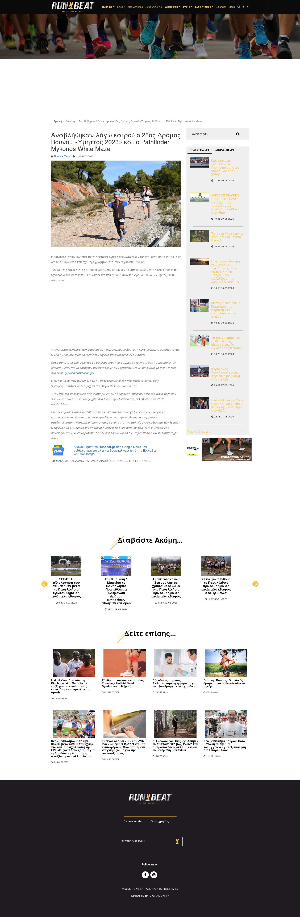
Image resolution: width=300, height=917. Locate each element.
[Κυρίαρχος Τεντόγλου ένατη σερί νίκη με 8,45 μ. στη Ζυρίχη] (199, 371)
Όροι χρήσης (160, 821)
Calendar (221, 7)
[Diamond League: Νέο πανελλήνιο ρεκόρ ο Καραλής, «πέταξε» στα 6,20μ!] (199, 403)
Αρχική (58, 121)
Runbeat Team (62, 156)
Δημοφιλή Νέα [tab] (225, 150)
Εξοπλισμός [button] (203, 6)
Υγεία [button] (187, 6)
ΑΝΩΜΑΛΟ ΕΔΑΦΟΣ (71, 461)
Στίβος (121, 7)
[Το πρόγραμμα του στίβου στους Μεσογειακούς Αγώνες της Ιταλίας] (199, 340)
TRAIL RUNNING (140, 461)
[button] (44, 584)
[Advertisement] (104, 93)
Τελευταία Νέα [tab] (200, 150)
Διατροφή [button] (172, 6)
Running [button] (107, 6)
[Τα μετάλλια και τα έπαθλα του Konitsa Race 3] (199, 236)
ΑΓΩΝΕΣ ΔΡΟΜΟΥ (99, 461)
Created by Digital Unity (150, 896)
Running (70, 121)
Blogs (231, 7)
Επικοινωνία (133, 821)
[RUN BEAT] (72, 7)
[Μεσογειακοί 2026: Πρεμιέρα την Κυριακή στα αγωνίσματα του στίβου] (199, 305)
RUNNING (120, 461)
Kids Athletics (135, 7)
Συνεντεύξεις (153, 7)
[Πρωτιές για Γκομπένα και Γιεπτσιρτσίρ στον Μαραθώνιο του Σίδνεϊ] (199, 162)
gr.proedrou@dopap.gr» (79, 373)
